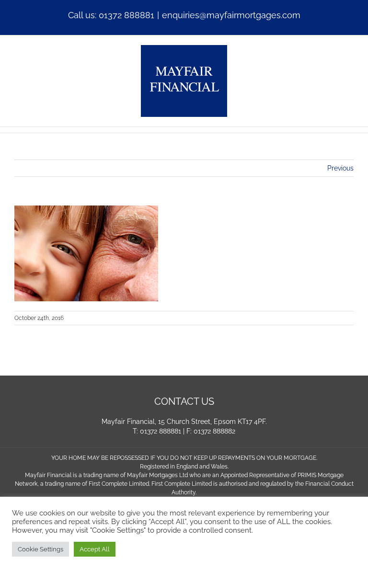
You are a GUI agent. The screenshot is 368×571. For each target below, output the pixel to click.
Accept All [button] (95, 549)
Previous (340, 168)
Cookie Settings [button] (40, 549)
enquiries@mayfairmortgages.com (231, 15)
